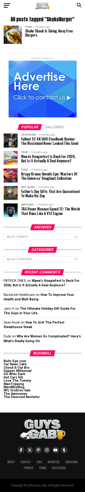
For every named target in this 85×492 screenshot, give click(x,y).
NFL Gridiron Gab (17, 390)
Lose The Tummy (17, 381)
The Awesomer (15, 394)
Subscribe (71, 462)
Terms (42, 468)
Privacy (28, 468)
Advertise (54, 462)
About (11, 462)
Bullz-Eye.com (15, 361)
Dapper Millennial (18, 371)
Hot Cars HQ (13, 377)
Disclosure (59, 468)
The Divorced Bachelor (22, 397)
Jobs (39, 462)
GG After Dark (14, 374)
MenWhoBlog (14, 387)
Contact (25, 462)
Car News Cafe (15, 364)
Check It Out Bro (16, 368)
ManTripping (14, 384)
